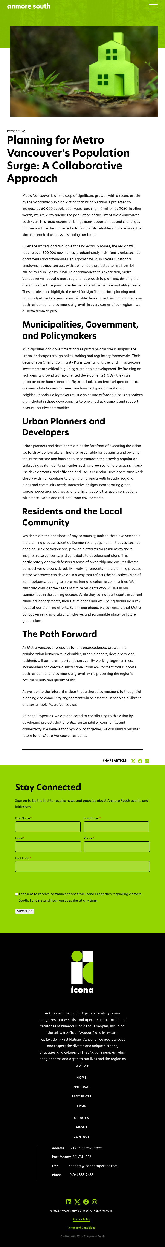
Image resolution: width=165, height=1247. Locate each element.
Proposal (81, 1087)
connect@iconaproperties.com (93, 1166)
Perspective (16, 131)
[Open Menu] (153, 7)
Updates (81, 1118)
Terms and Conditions (81, 1228)
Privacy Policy (81, 1219)
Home (81, 1077)
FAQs (81, 1106)
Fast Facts (82, 1096)
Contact (81, 1137)
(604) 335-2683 (82, 1175)
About (82, 1127)
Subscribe (24, 911)
